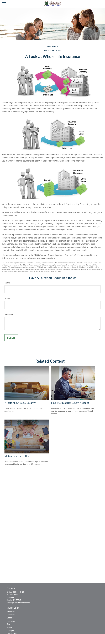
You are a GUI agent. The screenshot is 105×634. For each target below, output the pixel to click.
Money (10, 627)
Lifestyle (10, 630)
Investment (11, 614)
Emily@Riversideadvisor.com (18, 602)
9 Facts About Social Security (20, 403)
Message (8, 314)
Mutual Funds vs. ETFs (16, 456)
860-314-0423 (18, 592)
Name (7, 282)
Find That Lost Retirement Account (70, 403)
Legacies (10, 617)
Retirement (11, 611)
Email (7, 298)
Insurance (11, 621)
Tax (8, 624)
